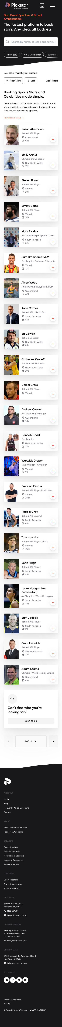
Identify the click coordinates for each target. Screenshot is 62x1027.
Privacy (7, 1003)
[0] (42, 5)
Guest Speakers (11, 847)
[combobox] (31, 41)
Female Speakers (11, 864)
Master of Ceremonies (14, 860)
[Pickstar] (17, 5)
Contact (7, 812)
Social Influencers (12, 888)
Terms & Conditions (12, 1000)
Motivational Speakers (14, 856)
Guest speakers (11, 880)
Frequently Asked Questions (16, 808)
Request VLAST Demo (13, 832)
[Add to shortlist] (53, 139)
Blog (6, 803)
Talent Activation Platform (15, 827)
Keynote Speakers (12, 851)
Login (6, 799)
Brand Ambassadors (13, 884)
